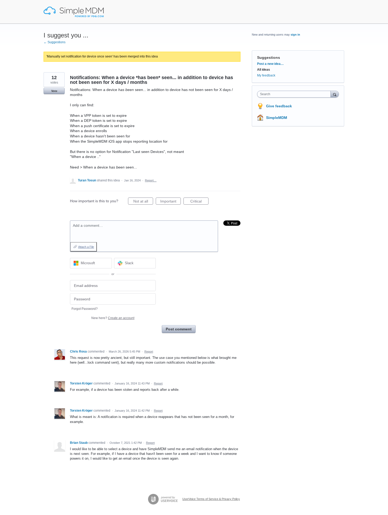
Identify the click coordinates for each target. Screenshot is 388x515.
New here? (112, 318)
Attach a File (86, 246)
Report (148, 351)
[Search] (334, 94)
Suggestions (268, 57)
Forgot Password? (85, 309)
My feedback (266, 75)
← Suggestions (54, 42)
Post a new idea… (270, 64)
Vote (54, 91)
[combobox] (295, 94)
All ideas (263, 69)
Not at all (143, 202)
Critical (199, 202)
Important (170, 202)
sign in (295, 34)
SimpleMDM (276, 117)
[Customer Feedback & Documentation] (74, 12)
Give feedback (279, 106)
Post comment (179, 329)
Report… (151, 180)
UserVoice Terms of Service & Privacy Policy (211, 498)
